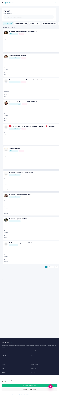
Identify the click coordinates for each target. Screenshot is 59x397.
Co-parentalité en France (21, 23)
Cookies (33, 372)
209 (56, 266)
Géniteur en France (34, 23)
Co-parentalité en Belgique (49, 23)
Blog (3, 368)
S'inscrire (4, 355)
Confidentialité (34, 364)
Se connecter (5, 359)
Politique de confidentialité (23, 394)
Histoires (4, 372)
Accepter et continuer (29, 385)
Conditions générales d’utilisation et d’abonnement (37, 394)
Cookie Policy (14, 394)
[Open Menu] (2, 3)
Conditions (33, 368)
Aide (32, 355)
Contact (33, 359)
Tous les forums (8, 23)
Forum (3, 364)
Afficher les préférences (29, 389)
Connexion (54, 3)
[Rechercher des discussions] (28, 17)
